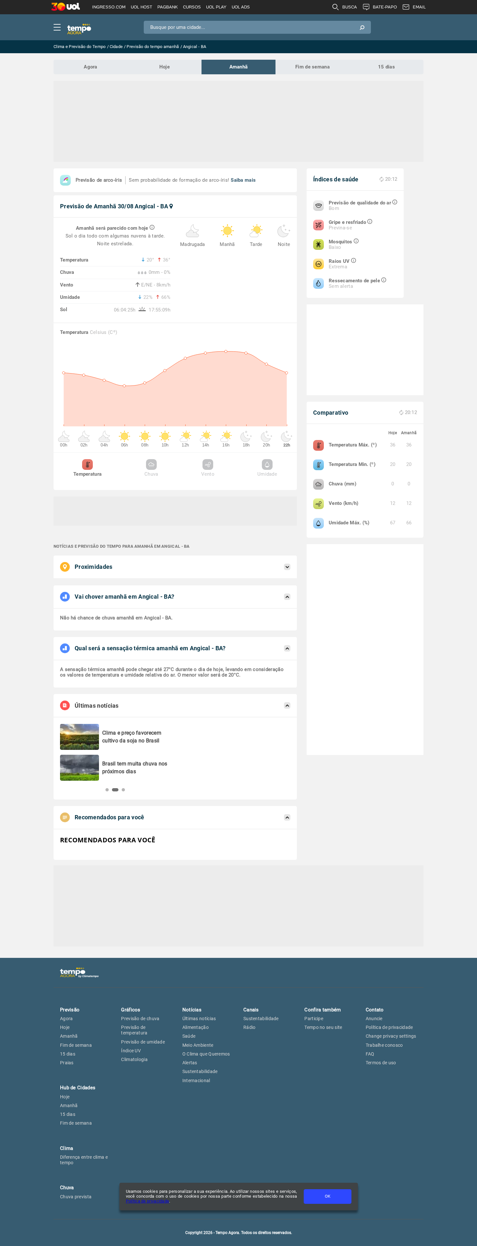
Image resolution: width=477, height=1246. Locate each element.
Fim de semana (312, 67)
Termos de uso (381, 1062)
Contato (375, 1010)
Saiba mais (243, 180)
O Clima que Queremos (206, 1054)
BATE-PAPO (385, 7)
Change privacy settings (391, 1036)
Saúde (189, 1036)
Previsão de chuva (140, 1018)
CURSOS (192, 7)
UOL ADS (241, 7)
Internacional (196, 1080)
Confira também (322, 1010)
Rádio (249, 1027)
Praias (67, 1062)
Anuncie (374, 1018)
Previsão (70, 1010)
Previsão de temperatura (134, 1030)
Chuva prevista (76, 1196)
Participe (313, 1018)
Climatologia (134, 1059)
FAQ (370, 1054)
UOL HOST (141, 7)
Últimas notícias (199, 1018)
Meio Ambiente (198, 1045)
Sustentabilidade (200, 1071)
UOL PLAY (216, 7)
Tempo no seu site (323, 1027)
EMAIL (419, 7)
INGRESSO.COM (109, 7)
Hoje (164, 67)
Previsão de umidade (143, 1041)
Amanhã (238, 67)
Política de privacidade (147, 1201)
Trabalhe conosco (384, 1045)
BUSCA (349, 7)
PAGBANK (167, 7)
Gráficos (130, 1010)
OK (327, 1196)
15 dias (386, 67)
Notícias (192, 1010)
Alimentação (195, 1027)
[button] (107, 789)
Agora (90, 67)
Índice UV (131, 1050)
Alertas (189, 1062)
